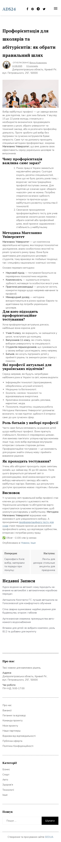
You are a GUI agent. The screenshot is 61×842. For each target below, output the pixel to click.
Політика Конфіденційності (17, 746)
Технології (8, 789)
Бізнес (6, 769)
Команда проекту (12, 720)
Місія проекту (10, 725)
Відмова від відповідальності (19, 736)
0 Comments (32, 66)
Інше (33, 542)
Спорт (5, 774)
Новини (25, 542)
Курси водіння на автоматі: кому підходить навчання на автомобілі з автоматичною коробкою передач (29, 590)
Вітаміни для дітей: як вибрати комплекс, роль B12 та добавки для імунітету (28, 629)
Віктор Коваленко (38, 62)
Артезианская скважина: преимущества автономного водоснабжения (28, 620)
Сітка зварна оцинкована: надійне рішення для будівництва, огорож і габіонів (29, 611)
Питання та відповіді (14, 715)
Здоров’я (7, 784)
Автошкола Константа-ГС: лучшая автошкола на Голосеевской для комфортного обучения (29, 601)
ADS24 (9, 9)
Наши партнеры (11, 730)
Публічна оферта (12, 741)
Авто (5, 779)
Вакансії (7, 710)
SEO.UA (49, 837)
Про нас (7, 705)
